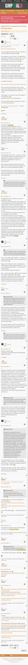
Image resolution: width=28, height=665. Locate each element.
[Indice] (14, 6)
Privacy (24, 1)
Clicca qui (3, 20)
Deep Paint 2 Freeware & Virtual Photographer (14, 27)
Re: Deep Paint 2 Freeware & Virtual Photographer (12, 482)
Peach (2, 147)
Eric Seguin (10, 658)
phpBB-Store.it (17, 661)
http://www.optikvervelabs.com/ (9, 106)
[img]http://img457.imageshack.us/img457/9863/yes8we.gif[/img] (13, 594)
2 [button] (16, 38)
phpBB (10, 659)
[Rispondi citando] (25, 45)
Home (4, 1)
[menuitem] (26, 11)
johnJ (3, 117)
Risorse (10, 1)
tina (2, 477)
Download (17, 1)
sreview (2, 520)
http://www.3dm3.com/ (10, 48)
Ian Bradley (24, 658)
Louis (5, 41)
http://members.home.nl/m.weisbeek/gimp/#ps (13, 84)
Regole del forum (5, 31)
